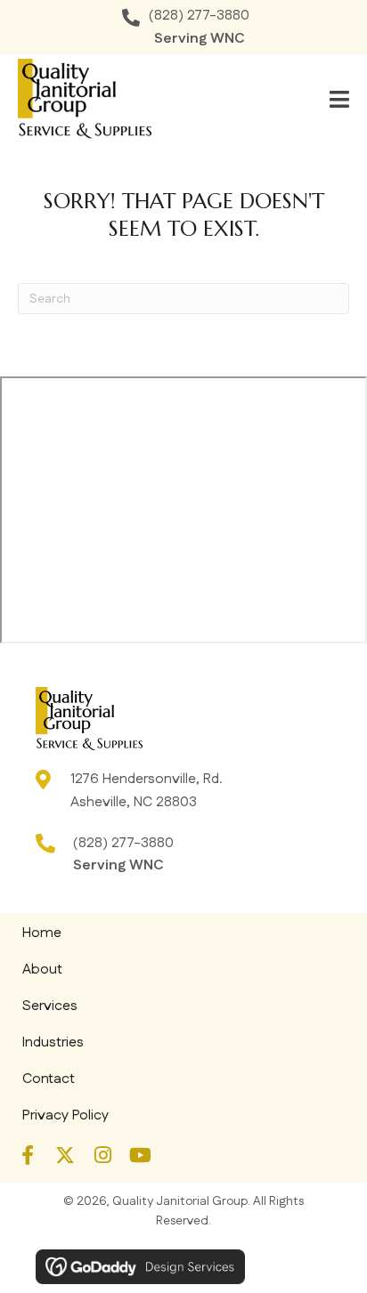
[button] (27, 1155)
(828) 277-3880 (199, 15)
